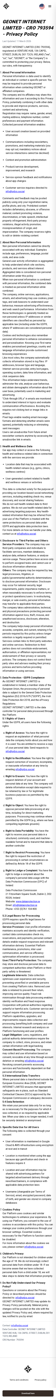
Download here (28, 1393)
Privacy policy (40, 1380)
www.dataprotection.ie (28, 901)
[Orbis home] (6, 6)
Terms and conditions (19, 1380)
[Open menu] (50, 6)
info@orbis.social (15, 191)
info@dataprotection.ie (25, 905)
